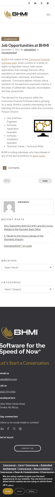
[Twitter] (41, 3)
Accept (8, 491)
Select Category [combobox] (12, 289)
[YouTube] (48, 3)
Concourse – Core (13, 465)
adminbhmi (30, 49)
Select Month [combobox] (11, 267)
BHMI (4, 59)
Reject (19, 491)
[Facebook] (29, 3)
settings (10, 485)
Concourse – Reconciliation (34, 468)
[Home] (16, 19)
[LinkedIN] (35, 3)
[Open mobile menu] (49, 14)
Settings (31, 491)
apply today (39, 156)
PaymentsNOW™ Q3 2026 (18, 246)
